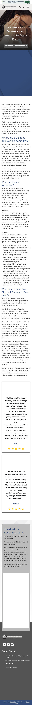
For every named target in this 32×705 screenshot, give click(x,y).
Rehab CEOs (13, 701)
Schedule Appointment (11, 667)
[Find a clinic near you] (23, 7)
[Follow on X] (8, 644)
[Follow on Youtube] (12, 644)
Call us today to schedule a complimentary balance (16, 373)
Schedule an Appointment (16, 46)
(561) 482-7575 (22, 564)
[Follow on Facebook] (4, 644)
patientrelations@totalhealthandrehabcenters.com (17, 660)
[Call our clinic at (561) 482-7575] (20, 7)
